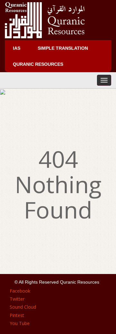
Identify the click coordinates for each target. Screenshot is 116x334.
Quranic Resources (38, 64)
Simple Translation (63, 48)
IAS (16, 48)
